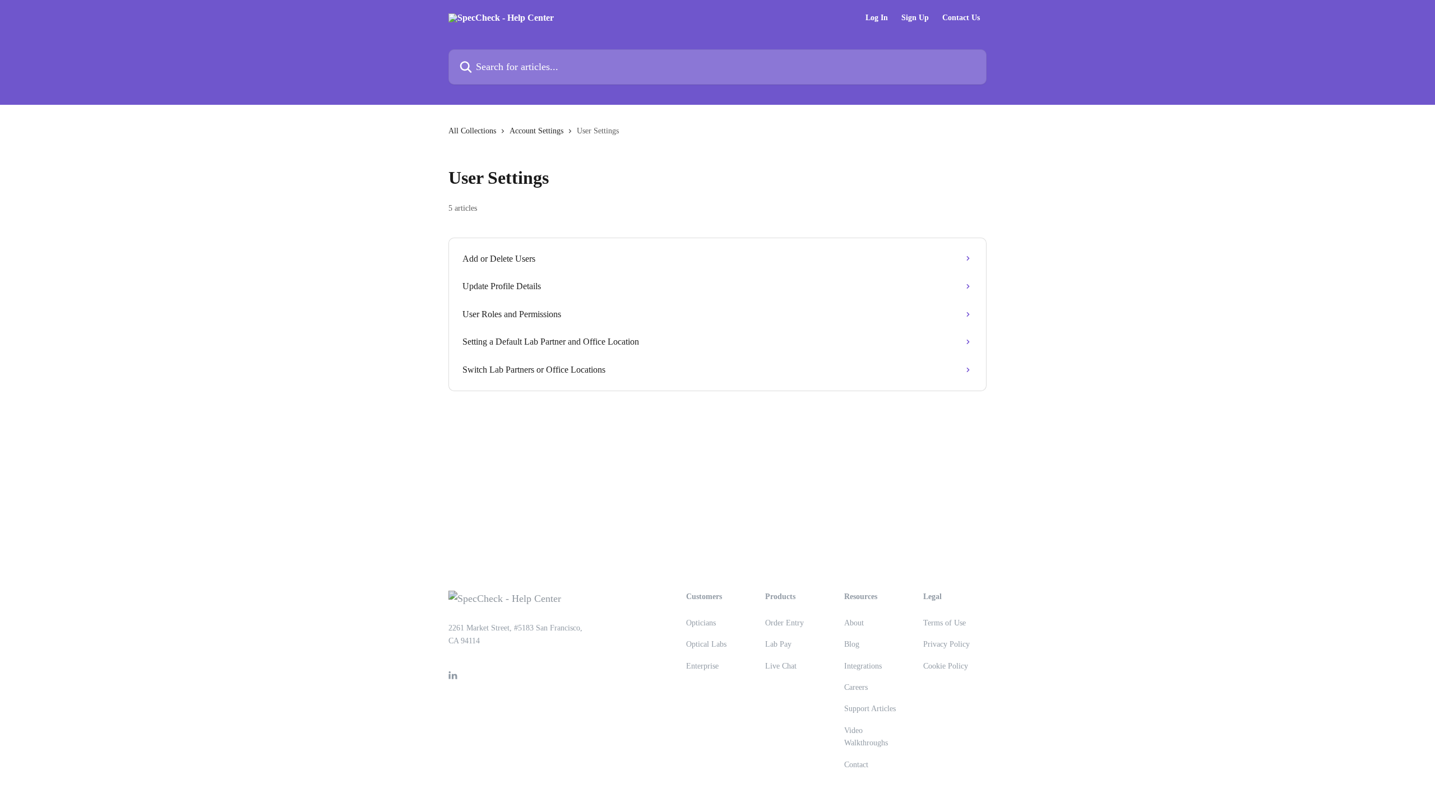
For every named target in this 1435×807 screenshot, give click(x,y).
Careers (856, 687)
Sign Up (915, 18)
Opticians (701, 623)
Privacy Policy (946, 644)
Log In (876, 18)
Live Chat (781, 666)
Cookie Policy (945, 666)
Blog (851, 644)
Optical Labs (706, 644)
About (854, 623)
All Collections (472, 131)
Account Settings (536, 131)
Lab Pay (778, 644)
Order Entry (784, 623)
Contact (856, 764)
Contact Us (961, 18)
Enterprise (702, 666)
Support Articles (870, 708)
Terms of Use (944, 623)
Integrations (863, 666)
